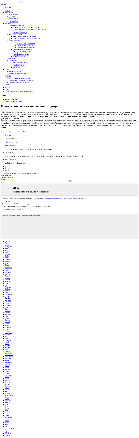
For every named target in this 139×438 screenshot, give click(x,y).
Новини (7, 69)
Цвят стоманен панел (20, 62)
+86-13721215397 (11, 142)
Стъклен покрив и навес (25, 47)
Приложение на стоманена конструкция (19, 91)
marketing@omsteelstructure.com (15, 163)
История (12, 16)
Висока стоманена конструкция (20, 78)
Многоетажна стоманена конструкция (26, 27)
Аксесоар (12, 58)
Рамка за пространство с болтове (24, 36)
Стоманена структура (16, 25)
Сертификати (13, 22)
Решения (8, 77)
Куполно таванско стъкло (26, 44)
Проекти (8, 75)
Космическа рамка (15, 34)
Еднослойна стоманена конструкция (21, 80)
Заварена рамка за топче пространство (26, 38)
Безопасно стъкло (19, 66)
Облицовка (13, 60)
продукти (8, 23)
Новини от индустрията (17, 73)
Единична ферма (19, 56)
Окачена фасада (14, 40)
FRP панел (16, 67)
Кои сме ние (9, 12)
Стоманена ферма (15, 53)
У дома (7, 11)
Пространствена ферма (21, 55)
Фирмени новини (15, 71)
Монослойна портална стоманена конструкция (29, 29)
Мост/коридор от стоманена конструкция (27, 31)
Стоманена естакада (20, 33)
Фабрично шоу (14, 18)
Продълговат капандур (25, 45)
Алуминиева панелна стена (22, 49)
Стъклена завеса (18, 42)
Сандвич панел (18, 64)
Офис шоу (12, 20)
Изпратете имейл (7, 177)
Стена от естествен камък (22, 51)
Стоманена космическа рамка (19, 82)
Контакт (8, 84)
